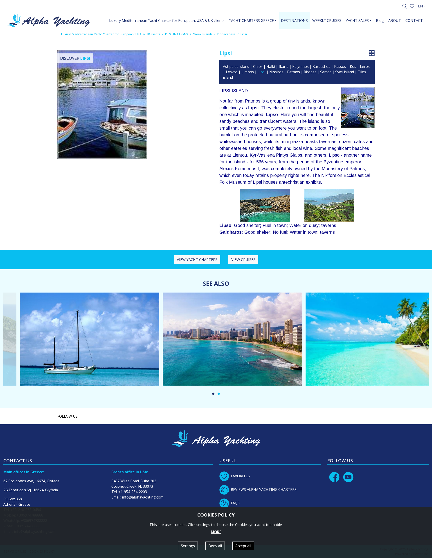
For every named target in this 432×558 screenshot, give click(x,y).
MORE (216, 531)
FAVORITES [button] (240, 475)
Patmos (293, 71)
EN (420, 6)
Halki (270, 66)
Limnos (247, 71)
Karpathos (322, 66)
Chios (258, 66)
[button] (412, 5)
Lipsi (262, 71)
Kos (353, 66)
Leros (365, 66)
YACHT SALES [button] (357, 20)
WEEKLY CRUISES (326, 20)
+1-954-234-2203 (132, 491)
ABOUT (394, 20)
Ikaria (283, 66)
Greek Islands (202, 34)
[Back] (372, 53)
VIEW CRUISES (243, 259)
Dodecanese (226, 34)
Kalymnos (300, 66)
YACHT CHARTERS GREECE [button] (251, 20)
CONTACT (414, 20)
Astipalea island (236, 66)
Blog (380, 20)
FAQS (235, 503)
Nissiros (276, 71)
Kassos (340, 66)
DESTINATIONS (294, 20)
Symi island (344, 71)
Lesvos (232, 71)
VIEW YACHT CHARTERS (197, 259)
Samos (325, 71)
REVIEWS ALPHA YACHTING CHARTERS (264, 489)
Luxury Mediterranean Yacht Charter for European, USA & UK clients (167, 20)
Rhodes (310, 71)
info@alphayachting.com (142, 497)
